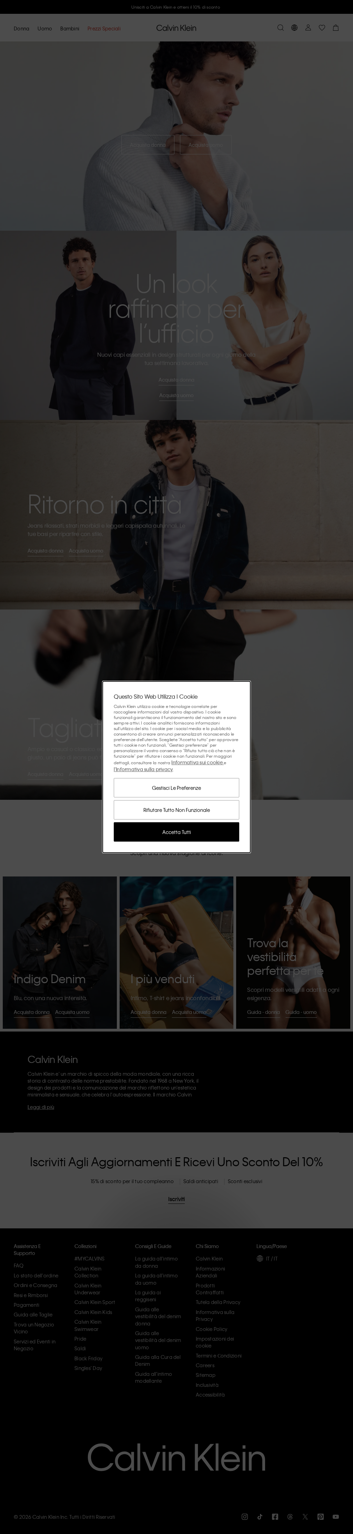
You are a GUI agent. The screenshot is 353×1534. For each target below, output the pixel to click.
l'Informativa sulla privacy (143, 769)
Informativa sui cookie (197, 762)
